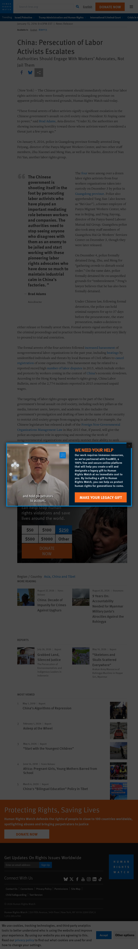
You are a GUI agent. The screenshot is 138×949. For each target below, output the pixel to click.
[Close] (129, 445)
